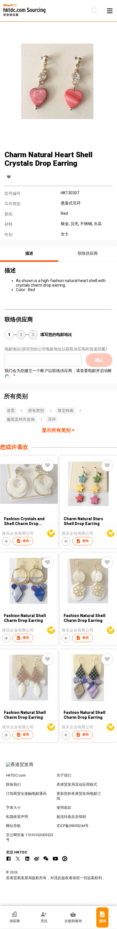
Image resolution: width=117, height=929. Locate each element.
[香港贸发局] (58, 767)
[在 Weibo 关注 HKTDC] (36, 858)
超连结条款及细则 (71, 816)
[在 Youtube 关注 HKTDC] (55, 858)
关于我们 (64, 775)
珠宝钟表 (66, 410)
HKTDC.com (16, 775)
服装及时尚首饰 (21, 419)
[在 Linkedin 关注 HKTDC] (27, 858)
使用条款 (64, 807)
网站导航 (13, 826)
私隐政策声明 (17, 816)
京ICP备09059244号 (73, 826)
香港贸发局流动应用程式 (77, 784)
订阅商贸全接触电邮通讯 (26, 793)
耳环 (52, 419)
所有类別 (36, 410)
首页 (11, 410)
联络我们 (13, 784)
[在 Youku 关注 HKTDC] (64, 858)
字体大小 (13, 807)
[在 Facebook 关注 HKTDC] (8, 858)
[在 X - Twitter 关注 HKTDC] (17, 858)
